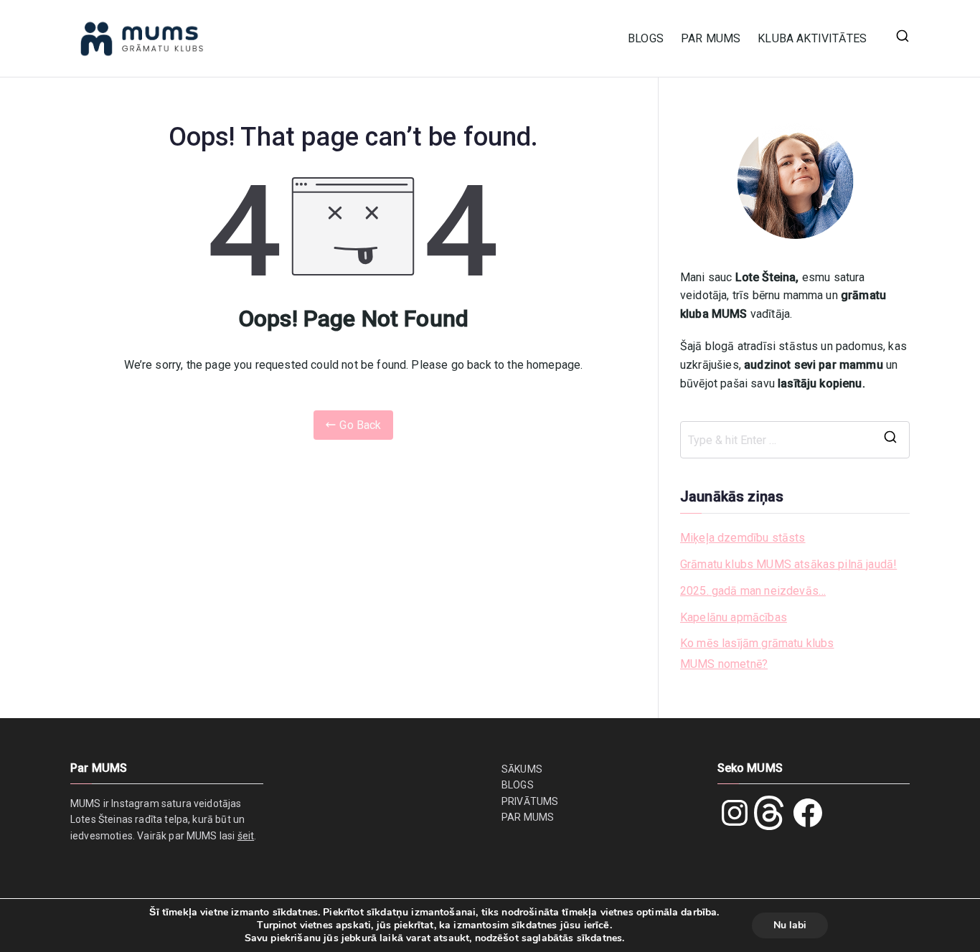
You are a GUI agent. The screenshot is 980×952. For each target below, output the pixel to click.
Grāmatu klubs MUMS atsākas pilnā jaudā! (788, 564)
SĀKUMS (521, 769)
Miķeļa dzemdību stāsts (743, 538)
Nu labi (789, 925)
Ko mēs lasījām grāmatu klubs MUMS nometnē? (757, 653)
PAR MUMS (710, 38)
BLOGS (646, 38)
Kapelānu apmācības (733, 617)
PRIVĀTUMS (529, 801)
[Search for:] (795, 440)
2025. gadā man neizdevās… (753, 591)
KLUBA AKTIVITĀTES (812, 38)
